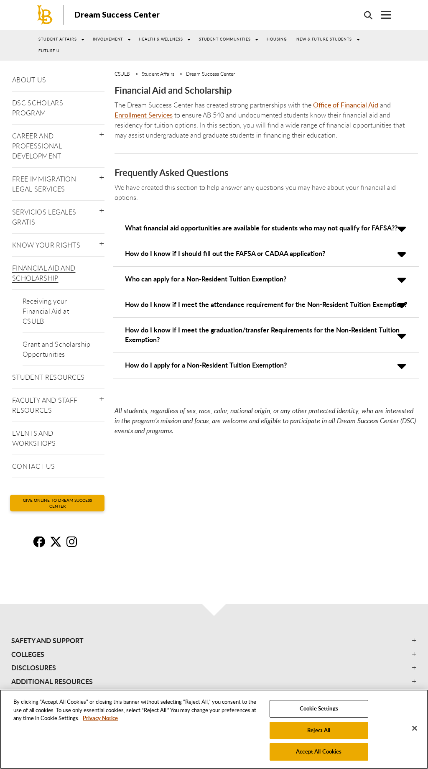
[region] (214, 729)
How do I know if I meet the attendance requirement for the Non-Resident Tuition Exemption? (266, 304)
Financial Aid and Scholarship (43, 273)
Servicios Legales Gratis (44, 217)
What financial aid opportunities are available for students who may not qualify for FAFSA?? (261, 227)
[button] (101, 132)
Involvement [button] (108, 39)
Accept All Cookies (318, 751)
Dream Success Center (117, 14)
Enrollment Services (144, 115)
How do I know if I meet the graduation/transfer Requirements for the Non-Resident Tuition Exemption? (262, 334)
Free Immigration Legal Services (44, 184)
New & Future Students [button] (324, 39)
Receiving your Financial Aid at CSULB (46, 311)
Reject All (318, 730)
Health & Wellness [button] (161, 39)
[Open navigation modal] (381, 15)
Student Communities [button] (225, 39)
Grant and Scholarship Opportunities (57, 349)
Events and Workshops (34, 438)
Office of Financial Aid (345, 105)
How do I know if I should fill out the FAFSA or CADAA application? (225, 253)
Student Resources (48, 377)
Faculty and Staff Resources (44, 405)
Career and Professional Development (37, 146)
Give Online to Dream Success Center (57, 503)
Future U (49, 51)
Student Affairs (57, 39)
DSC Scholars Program (37, 108)
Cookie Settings (319, 708)
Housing (277, 39)
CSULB (122, 73)
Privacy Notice (100, 718)
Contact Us (33, 466)
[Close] (414, 728)
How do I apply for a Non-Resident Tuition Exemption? (206, 365)
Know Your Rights (46, 245)
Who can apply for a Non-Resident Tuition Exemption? (205, 279)
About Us (29, 79)
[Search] (364, 15)
